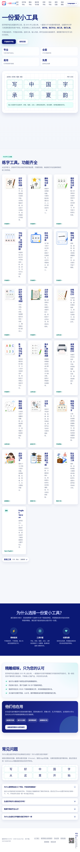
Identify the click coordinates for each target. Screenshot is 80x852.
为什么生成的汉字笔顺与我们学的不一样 (18, 817)
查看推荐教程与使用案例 (16, 727)
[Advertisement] (40, 127)
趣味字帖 (30, 3)
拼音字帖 (44, 3)
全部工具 (17, 3)
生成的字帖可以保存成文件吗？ (15, 801)
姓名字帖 (50, 3)
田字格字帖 (24, 3)
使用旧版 (56, 3)
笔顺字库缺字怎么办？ (12, 809)
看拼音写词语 (37, 3)
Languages (71, 3)
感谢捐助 (62, 3)
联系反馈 (53, 841)
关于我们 (36, 838)
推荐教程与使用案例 (46, 838)
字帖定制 (56, 838)
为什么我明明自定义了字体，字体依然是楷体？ (20, 787)
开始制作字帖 (9, 42)
